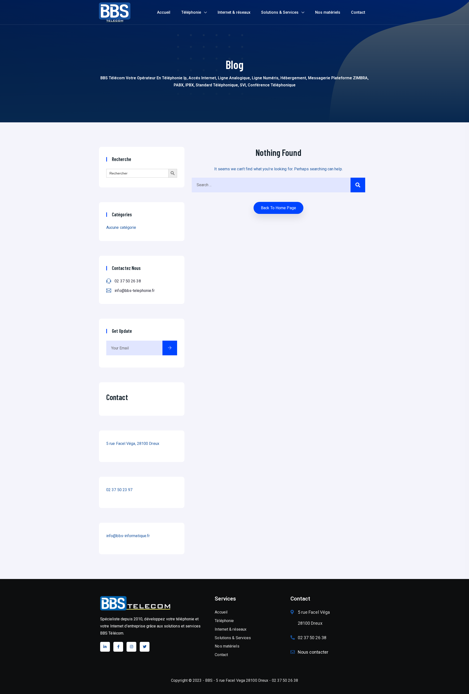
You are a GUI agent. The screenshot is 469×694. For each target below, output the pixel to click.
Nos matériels (327, 12)
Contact (358, 12)
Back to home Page (278, 208)
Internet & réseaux (234, 12)
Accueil (163, 12)
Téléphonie (191, 12)
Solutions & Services (279, 12)
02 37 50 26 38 (128, 281)
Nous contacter (313, 652)
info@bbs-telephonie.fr (135, 290)
